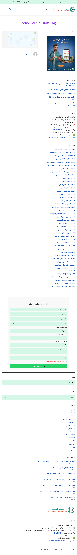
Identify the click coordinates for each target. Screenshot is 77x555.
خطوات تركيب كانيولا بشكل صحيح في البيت (62, 249)
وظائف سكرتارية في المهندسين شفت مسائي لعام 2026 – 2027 (56, 491)
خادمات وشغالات (70, 434)
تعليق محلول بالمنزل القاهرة (65, 191)
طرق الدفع (72, 444)
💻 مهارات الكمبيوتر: (61, 341)
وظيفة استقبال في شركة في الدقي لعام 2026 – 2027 (61, 98)
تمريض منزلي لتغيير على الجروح (65, 223)
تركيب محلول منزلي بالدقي (66, 185)
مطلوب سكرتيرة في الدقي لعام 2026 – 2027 (62, 89)
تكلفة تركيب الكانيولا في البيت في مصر (63, 207)
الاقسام (72, 382)
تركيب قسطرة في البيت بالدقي (65, 165)
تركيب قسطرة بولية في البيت (55, 162)
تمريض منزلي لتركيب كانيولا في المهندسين (61, 213)
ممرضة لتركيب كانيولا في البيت (65, 262)
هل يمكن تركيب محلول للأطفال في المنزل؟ (61, 286)
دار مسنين (72, 431)
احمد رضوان (25, 54)
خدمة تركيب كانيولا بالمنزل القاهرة (64, 233)
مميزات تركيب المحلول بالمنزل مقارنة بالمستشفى (64, 269)
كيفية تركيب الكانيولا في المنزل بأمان (63, 258)
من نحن (73, 450)
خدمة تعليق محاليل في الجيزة (65, 242)
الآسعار (73, 412)
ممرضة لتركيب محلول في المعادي (64, 265)
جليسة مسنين (71, 422)
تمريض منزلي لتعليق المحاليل (65, 217)
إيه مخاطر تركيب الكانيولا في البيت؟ (64, 156)
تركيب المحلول (70, 162)
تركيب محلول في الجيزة (67, 178)
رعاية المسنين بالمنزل (69, 419)
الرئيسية (73, 409)
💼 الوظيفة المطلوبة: (60, 327)
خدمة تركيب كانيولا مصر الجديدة (64, 236)
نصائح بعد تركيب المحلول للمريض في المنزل (61, 277)
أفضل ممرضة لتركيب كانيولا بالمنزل (64, 149)
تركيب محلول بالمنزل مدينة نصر (65, 175)
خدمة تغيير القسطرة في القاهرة (64, 246)
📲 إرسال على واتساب (38, 366)
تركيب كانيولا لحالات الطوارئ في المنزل (63, 172)
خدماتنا (73, 415)
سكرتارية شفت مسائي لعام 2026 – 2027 (63, 497)
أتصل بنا (73, 447)
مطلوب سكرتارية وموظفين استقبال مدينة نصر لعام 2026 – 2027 (61, 84)
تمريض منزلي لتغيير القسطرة (65, 220)
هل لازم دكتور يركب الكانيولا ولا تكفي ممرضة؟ (60, 283)
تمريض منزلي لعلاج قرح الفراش (65, 226)
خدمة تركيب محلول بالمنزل (66, 239)
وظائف (73, 440)
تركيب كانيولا (51, 165)
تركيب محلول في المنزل (67, 181)
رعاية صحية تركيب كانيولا (67, 252)
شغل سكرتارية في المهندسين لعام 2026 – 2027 (61, 93)
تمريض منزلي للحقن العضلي (66, 230)
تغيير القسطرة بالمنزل (67, 194)
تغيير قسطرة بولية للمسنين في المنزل (63, 204)
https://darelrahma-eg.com (57, 137)
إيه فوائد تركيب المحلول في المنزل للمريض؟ (61, 152)
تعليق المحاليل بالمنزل (67, 188)
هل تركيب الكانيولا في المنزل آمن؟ (64, 280)
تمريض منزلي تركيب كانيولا (66, 210)
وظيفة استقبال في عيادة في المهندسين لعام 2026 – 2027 (62, 104)
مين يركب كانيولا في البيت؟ (66, 274)
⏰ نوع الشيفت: (62, 334)
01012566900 (57, 130)
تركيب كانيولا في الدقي (67, 168)
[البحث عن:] (38, 397)
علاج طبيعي (71, 428)
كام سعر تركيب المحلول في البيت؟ (64, 255)
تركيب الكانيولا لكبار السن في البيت (64, 159)
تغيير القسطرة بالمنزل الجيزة (66, 197)
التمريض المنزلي (70, 425)
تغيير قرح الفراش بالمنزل (67, 201)
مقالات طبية (71, 437)
